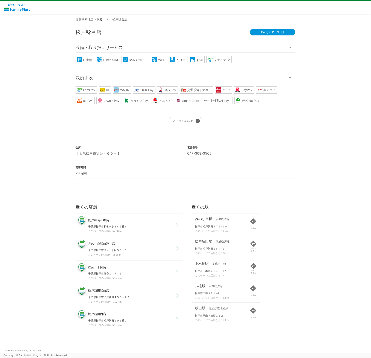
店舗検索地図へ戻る (89, 19)
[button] (185, 47)
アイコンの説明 (186, 121)
